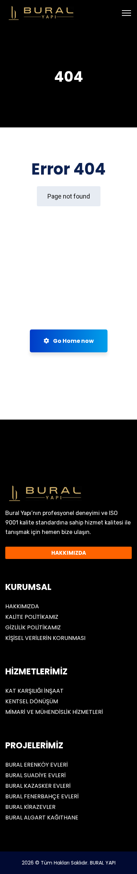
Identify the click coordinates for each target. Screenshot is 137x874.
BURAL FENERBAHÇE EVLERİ (42, 796)
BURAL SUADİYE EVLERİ (35, 775)
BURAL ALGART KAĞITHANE (41, 817)
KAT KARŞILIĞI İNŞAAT (34, 691)
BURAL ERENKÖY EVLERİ (36, 765)
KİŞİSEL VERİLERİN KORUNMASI (45, 638)
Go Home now (73, 341)
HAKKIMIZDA (22, 606)
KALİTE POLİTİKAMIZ (31, 617)
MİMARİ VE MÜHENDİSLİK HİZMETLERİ (54, 712)
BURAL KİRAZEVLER (30, 807)
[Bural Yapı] (40, 12)
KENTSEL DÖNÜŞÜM (31, 701)
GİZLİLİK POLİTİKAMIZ (33, 627)
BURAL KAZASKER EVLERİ (38, 786)
